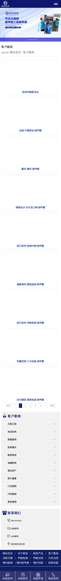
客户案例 (28, 52)
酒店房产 (31, 470)
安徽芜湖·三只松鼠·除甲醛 (30, 361)
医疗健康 (31, 478)
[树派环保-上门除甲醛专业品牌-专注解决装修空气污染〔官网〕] (15, 4)
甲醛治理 (38, 558)
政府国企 (31, 447)
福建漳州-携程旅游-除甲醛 (30, 284)
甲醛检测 (23, 558)
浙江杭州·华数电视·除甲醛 (30, 323)
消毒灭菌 (8, 558)
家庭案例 (31, 439)
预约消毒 (38, 562)
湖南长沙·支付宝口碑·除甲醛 (30, 207)
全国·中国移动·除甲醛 (30, 130)
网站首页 (15, 52)
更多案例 (31, 501)
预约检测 (8, 562)
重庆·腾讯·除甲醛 (30, 169)
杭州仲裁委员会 (30, 92)
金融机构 (31, 462)
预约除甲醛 (23, 562)
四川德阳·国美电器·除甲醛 (30, 399)
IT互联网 (31, 486)
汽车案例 (31, 494)
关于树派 (23, 553)
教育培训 (31, 455)
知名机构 (31, 431)
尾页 (52, 406)
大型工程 (31, 423)
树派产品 (38, 553)
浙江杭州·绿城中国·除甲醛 (30, 246)
